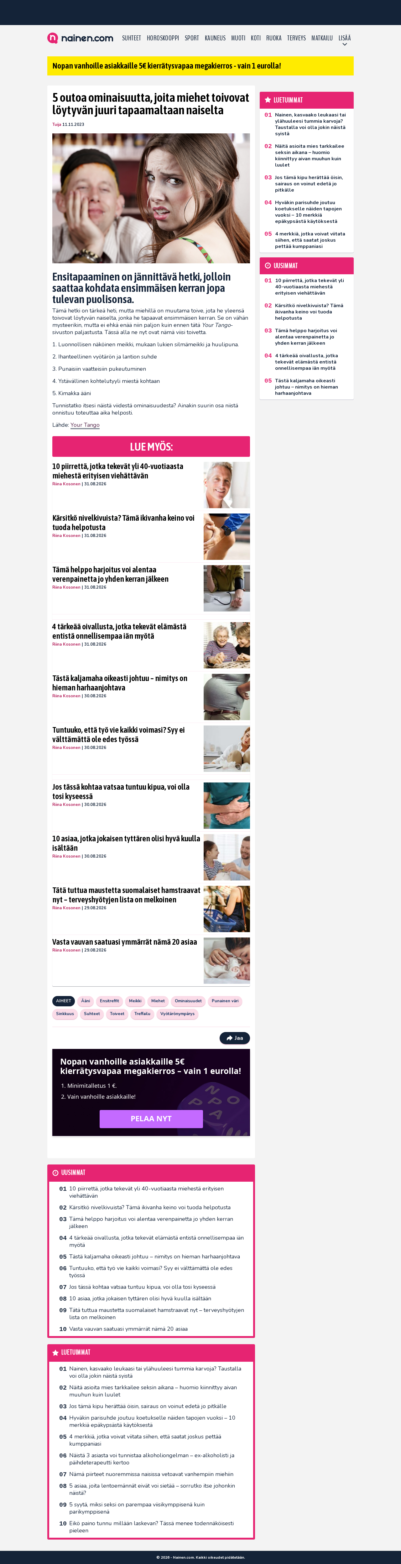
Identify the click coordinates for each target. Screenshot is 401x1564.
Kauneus (215, 38)
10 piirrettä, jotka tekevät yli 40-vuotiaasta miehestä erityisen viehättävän (117, 471)
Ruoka (274, 38)
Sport (192, 38)
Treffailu (142, 1014)
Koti (256, 38)
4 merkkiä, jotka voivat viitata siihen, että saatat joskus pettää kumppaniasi (145, 1440)
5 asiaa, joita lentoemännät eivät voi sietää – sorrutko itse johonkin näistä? (152, 1489)
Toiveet (117, 1014)
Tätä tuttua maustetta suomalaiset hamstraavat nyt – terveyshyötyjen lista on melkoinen (126, 894)
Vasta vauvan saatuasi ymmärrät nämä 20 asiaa (124, 942)
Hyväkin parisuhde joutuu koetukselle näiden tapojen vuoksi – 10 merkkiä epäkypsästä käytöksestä (152, 1421)
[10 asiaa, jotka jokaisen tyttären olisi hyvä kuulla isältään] (227, 857)
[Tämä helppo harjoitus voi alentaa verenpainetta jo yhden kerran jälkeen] (227, 588)
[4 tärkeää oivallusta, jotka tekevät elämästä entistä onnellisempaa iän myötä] (227, 645)
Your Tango (85, 425)
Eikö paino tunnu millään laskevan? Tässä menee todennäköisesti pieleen (151, 1527)
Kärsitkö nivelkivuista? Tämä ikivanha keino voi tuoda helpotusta (123, 522)
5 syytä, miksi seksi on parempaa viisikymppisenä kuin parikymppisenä (137, 1508)
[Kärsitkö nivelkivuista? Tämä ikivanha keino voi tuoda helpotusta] (227, 537)
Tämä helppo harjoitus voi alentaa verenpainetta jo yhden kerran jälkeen (110, 574)
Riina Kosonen (66, 484)
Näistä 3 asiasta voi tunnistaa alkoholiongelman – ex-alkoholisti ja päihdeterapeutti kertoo (151, 1459)
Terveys (296, 38)
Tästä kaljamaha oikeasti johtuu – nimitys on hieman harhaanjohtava (119, 683)
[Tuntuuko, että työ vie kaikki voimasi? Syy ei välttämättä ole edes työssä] (227, 748)
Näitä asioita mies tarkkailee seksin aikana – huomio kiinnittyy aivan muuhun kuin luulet (153, 1391)
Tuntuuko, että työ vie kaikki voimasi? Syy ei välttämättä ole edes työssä (118, 734)
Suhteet (131, 38)
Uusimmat (73, 1172)
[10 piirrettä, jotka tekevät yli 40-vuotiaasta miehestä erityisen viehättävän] (227, 485)
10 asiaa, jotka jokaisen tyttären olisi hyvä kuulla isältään (126, 843)
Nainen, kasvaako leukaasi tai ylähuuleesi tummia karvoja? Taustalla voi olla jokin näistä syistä (155, 1372)
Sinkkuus (65, 1014)
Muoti (238, 38)
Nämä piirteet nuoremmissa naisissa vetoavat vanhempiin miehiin (151, 1474)
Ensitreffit (109, 1001)
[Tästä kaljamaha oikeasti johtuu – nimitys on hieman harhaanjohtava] (227, 697)
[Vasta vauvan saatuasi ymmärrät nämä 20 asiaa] (227, 960)
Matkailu (322, 38)
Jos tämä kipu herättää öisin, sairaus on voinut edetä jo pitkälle (148, 1406)
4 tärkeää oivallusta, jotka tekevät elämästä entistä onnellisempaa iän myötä (119, 631)
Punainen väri (225, 1001)
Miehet (158, 1001)
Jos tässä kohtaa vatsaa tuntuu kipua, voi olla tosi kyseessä (121, 791)
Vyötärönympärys (177, 1014)
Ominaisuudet (188, 1001)
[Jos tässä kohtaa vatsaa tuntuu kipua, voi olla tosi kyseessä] (227, 805)
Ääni (85, 1001)
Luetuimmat (76, 1352)
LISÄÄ (345, 38)
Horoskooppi (163, 38)
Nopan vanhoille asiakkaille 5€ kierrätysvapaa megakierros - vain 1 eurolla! (166, 65)
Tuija (56, 124)
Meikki (135, 1001)
